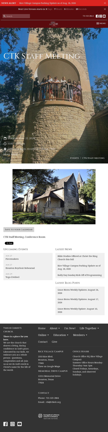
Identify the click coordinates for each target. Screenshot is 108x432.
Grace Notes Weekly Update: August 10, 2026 (78, 310)
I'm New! (70, 328)
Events (74, 158)
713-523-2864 (88, 16)
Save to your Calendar (18, 229)
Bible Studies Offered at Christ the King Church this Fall (77, 258)
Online (42, 335)
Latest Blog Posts (67, 283)
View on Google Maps (49, 366)
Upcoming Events (15, 249)
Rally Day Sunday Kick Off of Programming (80, 275)
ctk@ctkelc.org (53, 402)
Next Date (10, 154)
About (53, 328)
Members (79, 335)
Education (59, 335)
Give (54, 341)
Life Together (88, 328)
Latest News (63, 249)
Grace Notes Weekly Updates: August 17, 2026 (78, 301)
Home (42, 328)
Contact (43, 341)
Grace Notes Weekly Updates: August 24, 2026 (78, 291)
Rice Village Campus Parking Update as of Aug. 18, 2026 (47, 3)
